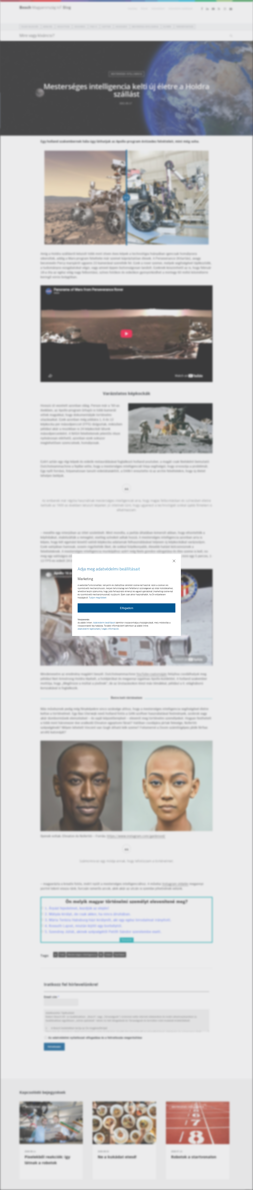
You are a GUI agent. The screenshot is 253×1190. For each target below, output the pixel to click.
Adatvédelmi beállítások (104, 622)
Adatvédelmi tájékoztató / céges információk (98, 629)
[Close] (174, 561)
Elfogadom (126, 608)
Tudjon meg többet (97, 597)
